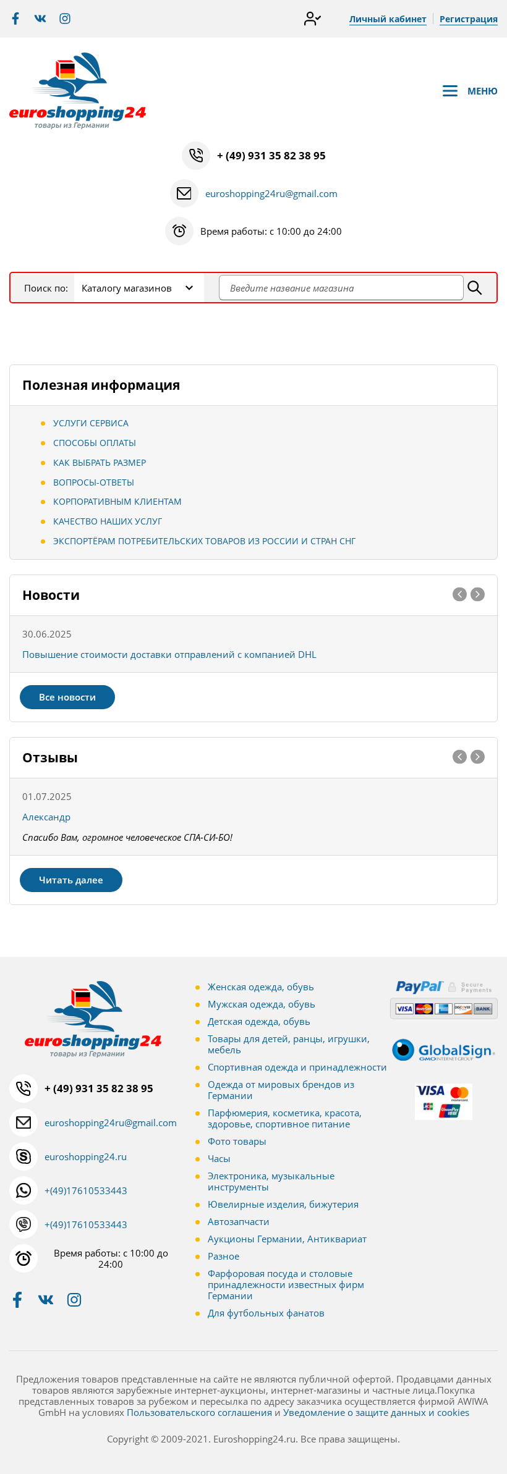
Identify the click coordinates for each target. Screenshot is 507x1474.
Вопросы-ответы (93, 482)
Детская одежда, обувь (259, 1021)
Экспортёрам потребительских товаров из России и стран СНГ (204, 541)
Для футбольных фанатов (266, 1313)
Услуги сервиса (91, 423)
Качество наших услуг (107, 521)
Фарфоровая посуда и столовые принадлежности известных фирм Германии (286, 1284)
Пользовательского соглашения (199, 1412)
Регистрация (469, 19)
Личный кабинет (388, 19)
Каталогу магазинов (127, 288)
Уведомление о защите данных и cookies (376, 1412)
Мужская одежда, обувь (261, 1004)
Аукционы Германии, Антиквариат (287, 1238)
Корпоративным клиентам (117, 501)
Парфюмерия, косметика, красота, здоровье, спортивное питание (285, 1118)
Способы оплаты (94, 443)
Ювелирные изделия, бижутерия (283, 1204)
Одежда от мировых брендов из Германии (281, 1089)
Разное (223, 1256)
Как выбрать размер (99, 462)
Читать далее (71, 880)
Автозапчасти (239, 1221)
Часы (219, 1158)
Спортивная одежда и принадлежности (297, 1067)
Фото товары (237, 1141)
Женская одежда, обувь (261, 986)
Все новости (67, 697)
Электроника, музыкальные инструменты (271, 1181)
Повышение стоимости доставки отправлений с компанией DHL (169, 654)
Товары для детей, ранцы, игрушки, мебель (289, 1044)
